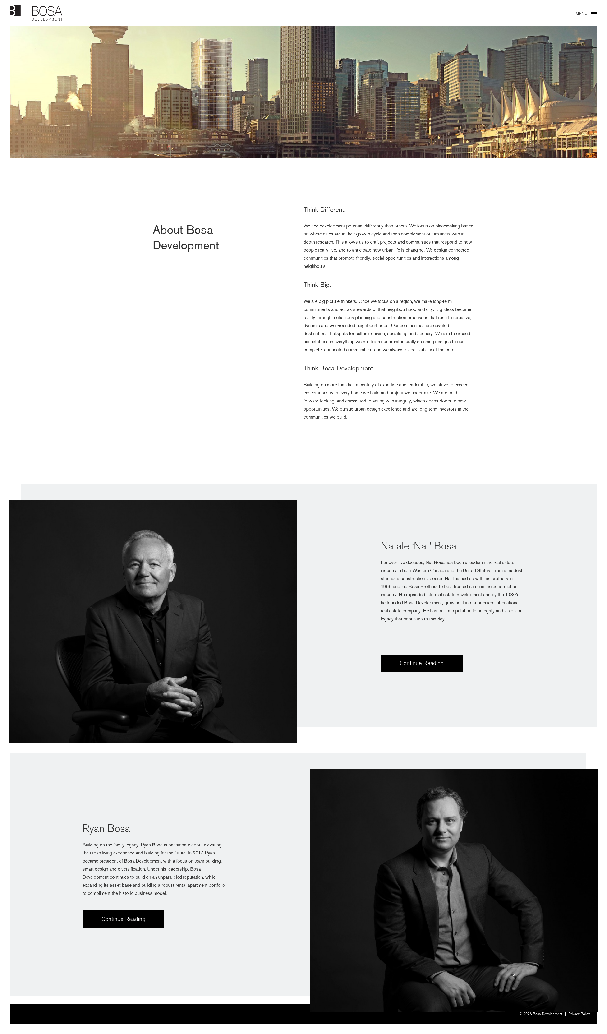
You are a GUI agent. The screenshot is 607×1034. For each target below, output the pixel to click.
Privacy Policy (579, 1013)
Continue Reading (422, 663)
